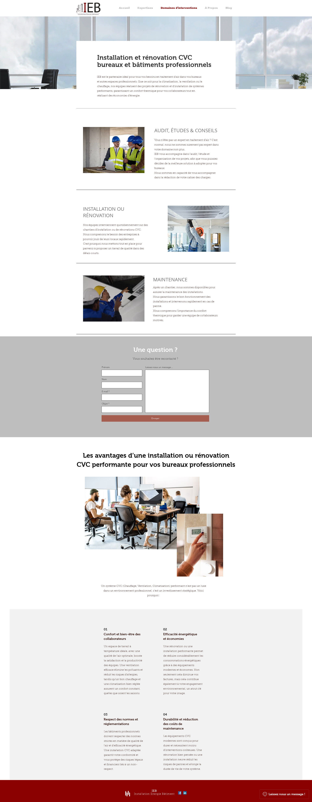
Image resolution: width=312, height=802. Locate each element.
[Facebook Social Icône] (179, 793)
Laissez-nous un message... (159, 367)
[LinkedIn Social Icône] (185, 793)
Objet (105, 403)
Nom (104, 379)
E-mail (105, 391)
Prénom (106, 367)
